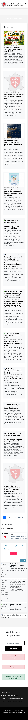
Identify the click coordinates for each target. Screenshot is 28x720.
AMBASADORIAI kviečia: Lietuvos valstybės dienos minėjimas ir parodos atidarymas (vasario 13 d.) (17, 582)
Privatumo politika (6, 698)
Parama (3, 701)
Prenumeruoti (13, 648)
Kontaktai (8, 701)
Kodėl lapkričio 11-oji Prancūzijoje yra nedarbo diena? (17, 565)
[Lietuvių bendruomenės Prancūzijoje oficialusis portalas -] (14, 4)
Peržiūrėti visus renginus (7, 528)
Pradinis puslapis (5, 692)
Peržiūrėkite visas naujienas (13, 19)
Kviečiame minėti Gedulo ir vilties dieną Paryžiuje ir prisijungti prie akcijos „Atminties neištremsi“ (13, 304)
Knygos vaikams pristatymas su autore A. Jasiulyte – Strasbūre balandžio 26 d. (13, 488)
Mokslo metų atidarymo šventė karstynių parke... (18, 537)
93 (15, 517)
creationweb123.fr (21, 712)
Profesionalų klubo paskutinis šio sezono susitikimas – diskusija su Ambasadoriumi (13, 143)
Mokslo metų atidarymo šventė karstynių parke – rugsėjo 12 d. (13, 49)
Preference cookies (16, 701)
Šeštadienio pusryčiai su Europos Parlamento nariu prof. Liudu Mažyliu (13, 264)
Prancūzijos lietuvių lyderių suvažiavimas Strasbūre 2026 (14, 96)
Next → (20, 517)
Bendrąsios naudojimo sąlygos (9, 695)
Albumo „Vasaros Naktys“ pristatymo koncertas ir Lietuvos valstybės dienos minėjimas (13, 192)
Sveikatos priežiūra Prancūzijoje (15, 605)
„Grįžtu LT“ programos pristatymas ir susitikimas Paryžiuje (13, 378)
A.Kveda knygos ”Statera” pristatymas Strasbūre (13, 440)
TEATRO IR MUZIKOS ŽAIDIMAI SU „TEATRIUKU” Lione (13, 343)
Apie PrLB (20, 698)
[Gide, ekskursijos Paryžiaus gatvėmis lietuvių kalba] (14, 616)
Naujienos (14, 698)
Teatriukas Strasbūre (11, 408)
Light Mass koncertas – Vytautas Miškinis (12, 227)
